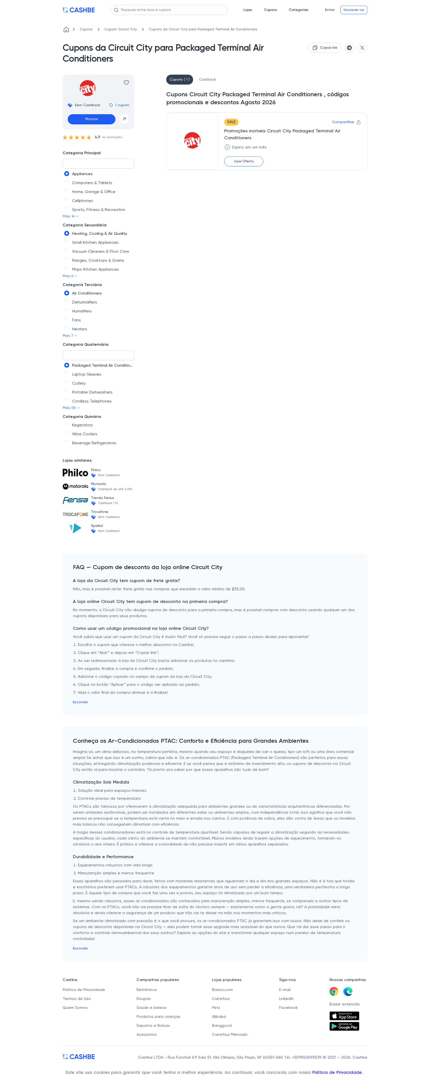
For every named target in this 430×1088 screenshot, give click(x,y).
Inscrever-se (354, 10)
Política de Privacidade (337, 1072)
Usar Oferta (244, 161)
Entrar (329, 10)
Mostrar (91, 119)
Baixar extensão (344, 1004)
